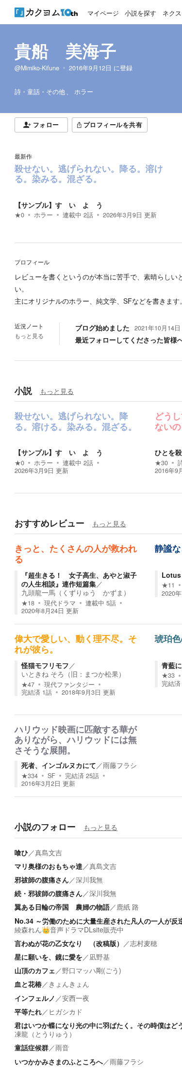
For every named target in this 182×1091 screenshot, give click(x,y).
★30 (161, 463)
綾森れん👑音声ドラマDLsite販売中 (69, 929)
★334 (29, 776)
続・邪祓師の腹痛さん (49, 893)
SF (51, 775)
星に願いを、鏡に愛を (49, 956)
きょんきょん (69, 984)
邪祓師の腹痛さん (42, 879)
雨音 (62, 1047)
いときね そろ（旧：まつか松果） (73, 674)
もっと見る (29, 336)
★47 (27, 684)
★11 (168, 585)
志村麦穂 (143, 943)
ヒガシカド (66, 1011)
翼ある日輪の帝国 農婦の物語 (62, 907)
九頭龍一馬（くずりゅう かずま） (75, 592)
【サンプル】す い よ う (59, 205)
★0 (19, 215)
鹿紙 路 (127, 907)
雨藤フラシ (120, 765)
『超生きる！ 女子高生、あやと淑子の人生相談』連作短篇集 (79, 579)
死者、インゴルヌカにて (58, 765)
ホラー (43, 215)
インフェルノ (35, 998)
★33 (168, 675)
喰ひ (21, 852)
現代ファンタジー (69, 684)
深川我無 (89, 879)
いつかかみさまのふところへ (59, 1061)
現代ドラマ (60, 603)
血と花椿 (28, 984)
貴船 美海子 (65, 50)
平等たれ (28, 1011)
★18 (27, 603)
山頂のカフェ (35, 970)
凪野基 (99, 956)
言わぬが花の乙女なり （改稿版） (69, 943)
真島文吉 (48, 852)
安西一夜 (75, 998)
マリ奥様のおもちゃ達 (49, 866)
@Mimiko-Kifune (37, 68)
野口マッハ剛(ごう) (91, 970)
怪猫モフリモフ (45, 665)
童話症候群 (32, 1047)
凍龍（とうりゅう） (45, 1034)
